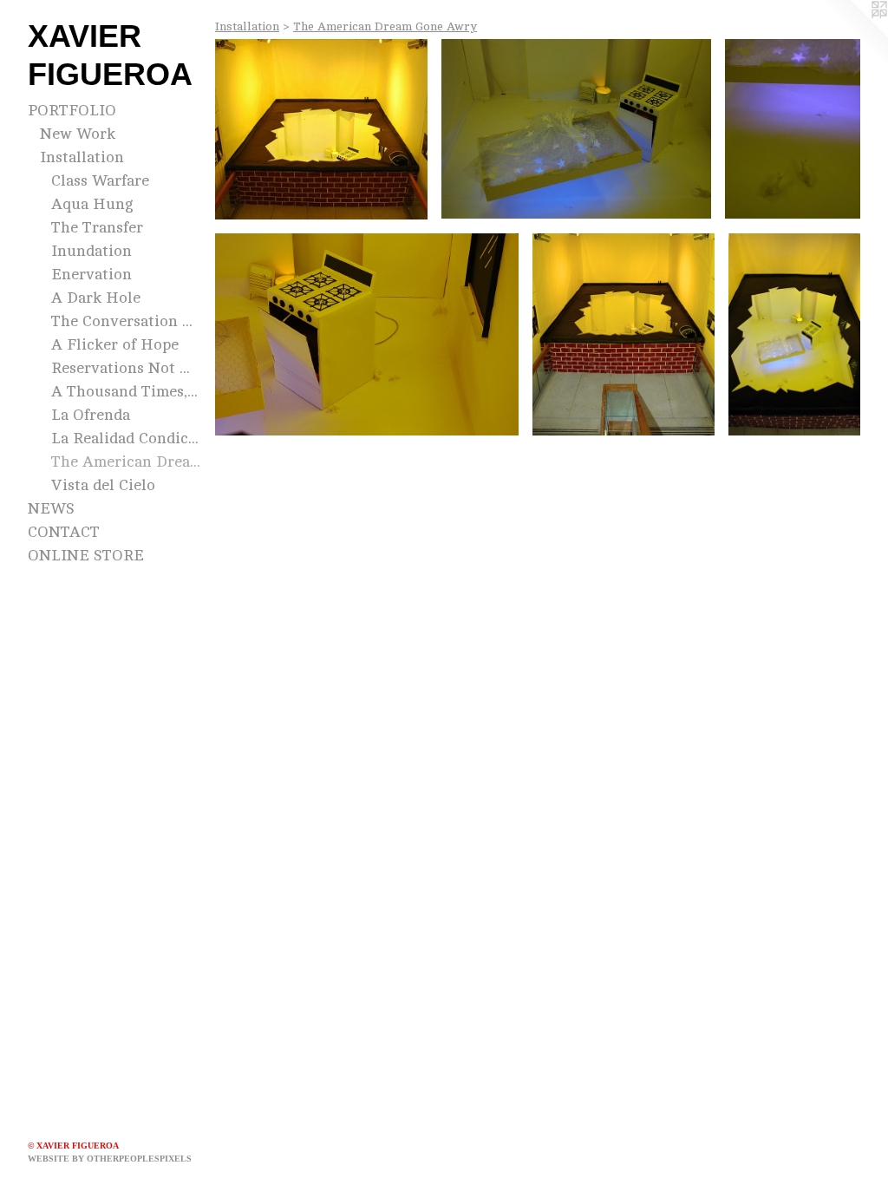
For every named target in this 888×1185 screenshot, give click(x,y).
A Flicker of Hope (115, 344)
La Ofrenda (90, 414)
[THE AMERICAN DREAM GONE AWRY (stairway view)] (623, 334)
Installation (82, 157)
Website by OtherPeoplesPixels (110, 1158)
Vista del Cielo (103, 485)
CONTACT (64, 531)
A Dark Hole (95, 297)
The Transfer (97, 227)
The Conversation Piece (126, 321)
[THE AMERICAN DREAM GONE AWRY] (321, 129)
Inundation (91, 250)
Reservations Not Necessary (126, 367)
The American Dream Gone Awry (126, 461)
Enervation (91, 274)
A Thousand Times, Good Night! (126, 391)
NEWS (51, 508)
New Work (77, 133)
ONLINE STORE (86, 555)
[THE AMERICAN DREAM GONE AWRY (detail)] (576, 129)
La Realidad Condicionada (126, 438)
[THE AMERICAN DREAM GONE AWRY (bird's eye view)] (794, 334)
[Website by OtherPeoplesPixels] (853, 34)
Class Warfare (100, 180)
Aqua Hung (92, 204)
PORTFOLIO (72, 110)
